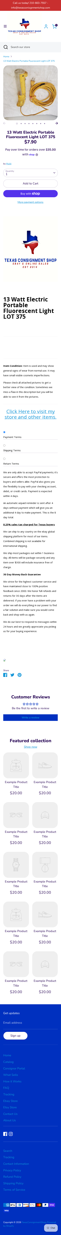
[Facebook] (5, 1134)
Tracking (8, 1094)
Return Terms (11, 463)
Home (6, 56)
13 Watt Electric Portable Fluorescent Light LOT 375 (29, 61)
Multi (8, 163)
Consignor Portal (14, 1068)
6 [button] (36, 123)
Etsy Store (10, 1107)
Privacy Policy (12, 1170)
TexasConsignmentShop (34, 1222)
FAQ (6, 1088)
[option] (30, 92)
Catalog (8, 1062)
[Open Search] (5, 47)
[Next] (56, 123)
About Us (9, 1120)
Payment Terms (12, 437)
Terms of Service (14, 1190)
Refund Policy (12, 1177)
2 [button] (21, 123)
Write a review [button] (30, 717)
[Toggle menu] (4, 26)
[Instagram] (11, 1134)
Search (7, 1151)
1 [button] (17, 123)
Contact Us (10, 1114)
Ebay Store (10, 1101)
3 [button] (25, 123)
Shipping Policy (13, 1183)
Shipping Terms (12, 450)
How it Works (12, 1081)
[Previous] (4, 123)
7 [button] (40, 123)
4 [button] (28, 123)
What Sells (10, 1075)
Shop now (30, 747)
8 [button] (44, 123)
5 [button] (32, 123)
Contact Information (16, 1164)
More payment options (30, 202)
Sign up (15, 1036)
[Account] (46, 25)
